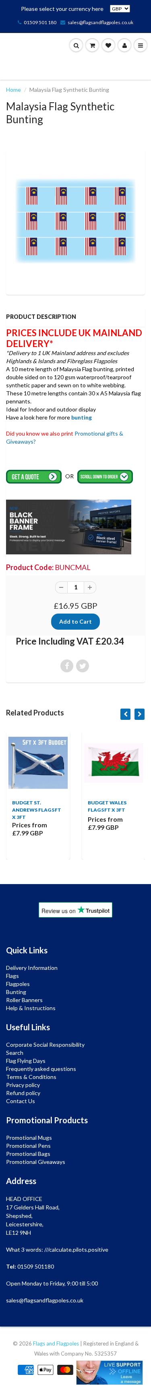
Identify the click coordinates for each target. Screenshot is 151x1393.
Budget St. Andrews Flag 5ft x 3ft (36, 810)
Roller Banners (24, 999)
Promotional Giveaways (35, 1161)
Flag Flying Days (26, 1060)
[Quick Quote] (34, 476)
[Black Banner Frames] (68, 526)
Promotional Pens (28, 1145)
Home (13, 89)
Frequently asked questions (41, 1068)
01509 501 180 (40, 22)
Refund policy (23, 1092)
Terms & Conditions (31, 1076)
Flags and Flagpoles (56, 1343)
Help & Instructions (31, 1007)
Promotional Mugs (29, 1137)
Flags (12, 975)
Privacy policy (23, 1084)
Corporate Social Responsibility (45, 1044)
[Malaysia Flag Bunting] (75, 221)
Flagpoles (18, 983)
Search (14, 1052)
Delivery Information (32, 967)
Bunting (16, 991)
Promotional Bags (28, 1153)
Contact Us (20, 1100)
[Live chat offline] (109, 1372)
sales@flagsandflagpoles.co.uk (100, 22)
